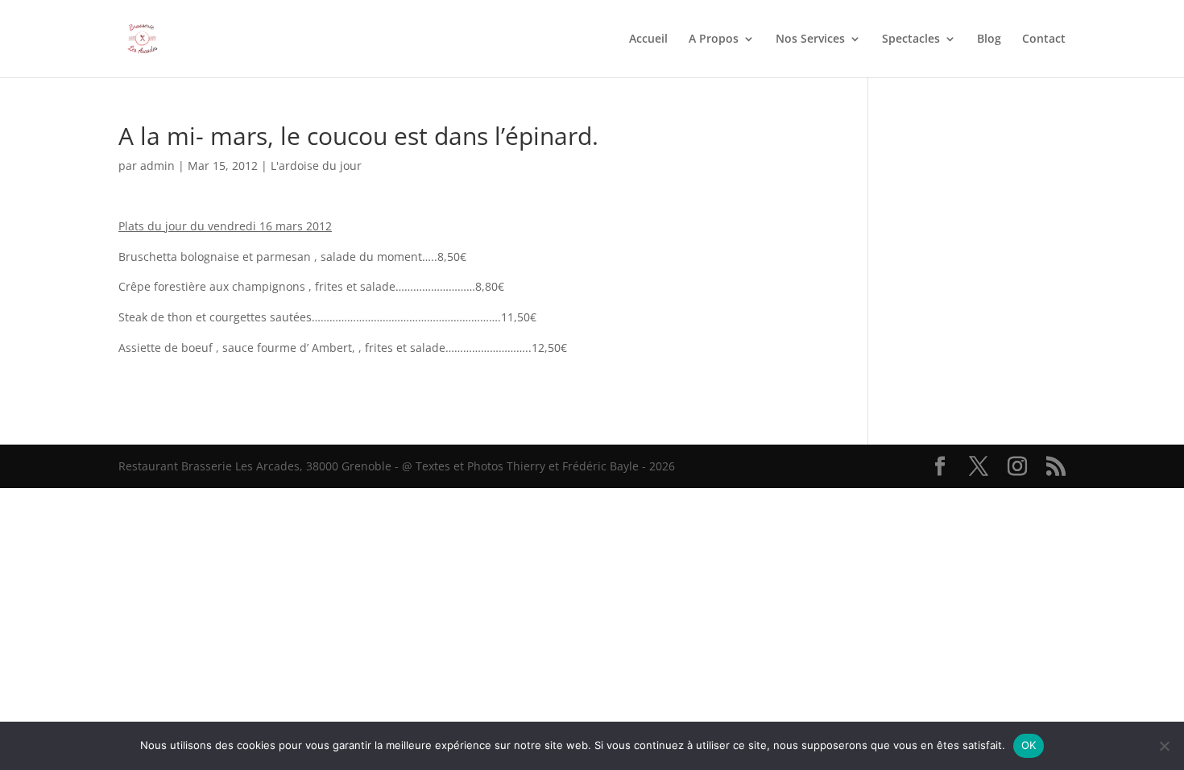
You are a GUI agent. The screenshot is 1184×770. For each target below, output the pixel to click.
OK (1029, 745)
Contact (1044, 39)
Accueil (648, 39)
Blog (989, 39)
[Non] (1164, 746)
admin (157, 165)
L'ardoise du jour (316, 165)
